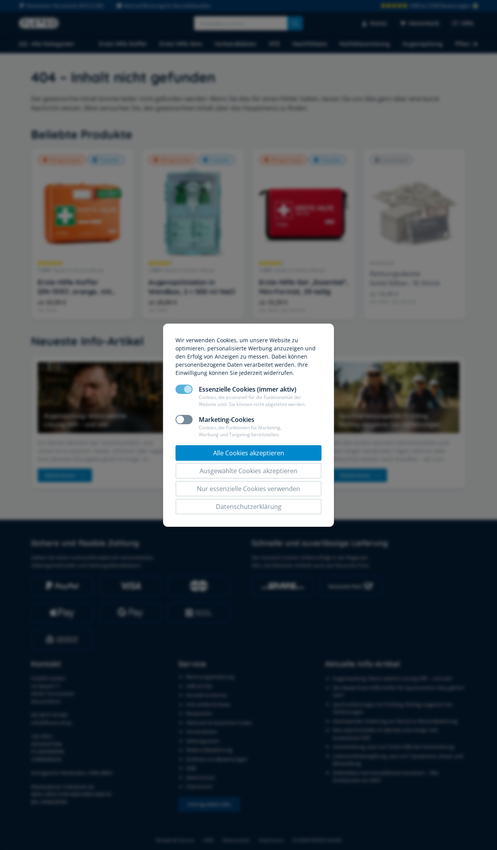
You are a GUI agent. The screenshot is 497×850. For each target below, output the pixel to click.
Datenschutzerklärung (249, 506)
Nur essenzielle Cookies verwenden (248, 488)
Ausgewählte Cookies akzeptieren (248, 471)
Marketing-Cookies (226, 419)
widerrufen (278, 372)
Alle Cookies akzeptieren (248, 453)
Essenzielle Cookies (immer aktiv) (247, 389)
